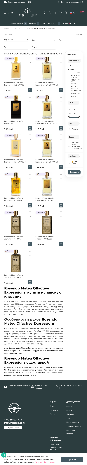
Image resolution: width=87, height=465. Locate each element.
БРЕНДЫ (17, 28)
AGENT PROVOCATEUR (76, 97)
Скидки (69, 406)
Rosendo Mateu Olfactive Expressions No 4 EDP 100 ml (15, 161)
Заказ (68, 418)
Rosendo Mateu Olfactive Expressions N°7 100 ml (44, 199)
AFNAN (73, 94)
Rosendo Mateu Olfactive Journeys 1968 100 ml (13, 238)
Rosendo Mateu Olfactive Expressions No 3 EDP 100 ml (46, 84)
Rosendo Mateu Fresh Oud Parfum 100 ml (14, 122)
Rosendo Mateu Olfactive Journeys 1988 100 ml (44, 238)
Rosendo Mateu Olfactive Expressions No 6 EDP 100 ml (46, 161)
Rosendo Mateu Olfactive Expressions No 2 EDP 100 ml (15, 84)
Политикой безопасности (45, 462)
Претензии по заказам (71, 431)
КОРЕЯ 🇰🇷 (67, 24)
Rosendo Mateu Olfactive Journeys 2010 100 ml (13, 276)
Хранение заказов (73, 426)
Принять (72, 459)
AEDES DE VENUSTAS (74, 87)
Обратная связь (13, 428)
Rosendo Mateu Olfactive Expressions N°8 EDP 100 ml (46, 122)
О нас (52, 406)
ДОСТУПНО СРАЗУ (49, 24)
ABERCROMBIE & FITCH (76, 76)
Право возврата (72, 422)
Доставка (70, 414)
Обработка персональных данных (56, 447)
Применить (74, 172)
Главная (7, 28)
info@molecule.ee (13, 423)
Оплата (69, 410)
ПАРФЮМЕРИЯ (17, 24)
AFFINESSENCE (76, 91)
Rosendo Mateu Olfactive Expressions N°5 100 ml (13, 199)
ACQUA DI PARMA (73, 82)
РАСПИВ (32, 24)
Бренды (53, 414)
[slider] (68, 117)
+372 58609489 (12, 419)
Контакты (54, 410)
